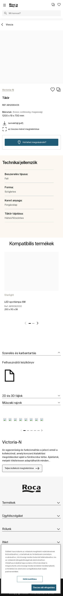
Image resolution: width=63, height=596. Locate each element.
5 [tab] (38, 430)
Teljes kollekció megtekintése (19, 468)
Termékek (8, 502)
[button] (5, 14)
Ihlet (5, 542)
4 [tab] (35, 430)
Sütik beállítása (30, 579)
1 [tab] (30, 323)
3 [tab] (31, 430)
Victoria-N (12, 442)
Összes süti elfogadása (44, 587)
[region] (31, 569)
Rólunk (6, 529)
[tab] (31, 353)
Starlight (9, 295)
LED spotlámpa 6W (15, 302)
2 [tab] (33, 323)
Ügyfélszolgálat (12, 515)
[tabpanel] (31, 284)
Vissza (9, 24)
